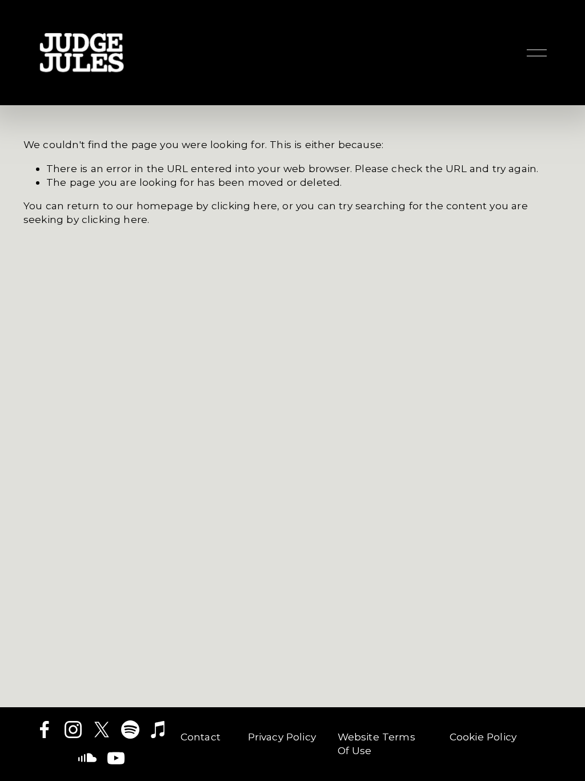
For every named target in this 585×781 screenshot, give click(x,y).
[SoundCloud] (87, 758)
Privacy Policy (282, 737)
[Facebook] (44, 729)
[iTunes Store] (159, 729)
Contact (201, 737)
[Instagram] (73, 729)
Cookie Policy (483, 737)
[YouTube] (116, 758)
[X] (102, 729)
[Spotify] (130, 729)
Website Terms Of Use (376, 743)
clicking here (244, 206)
